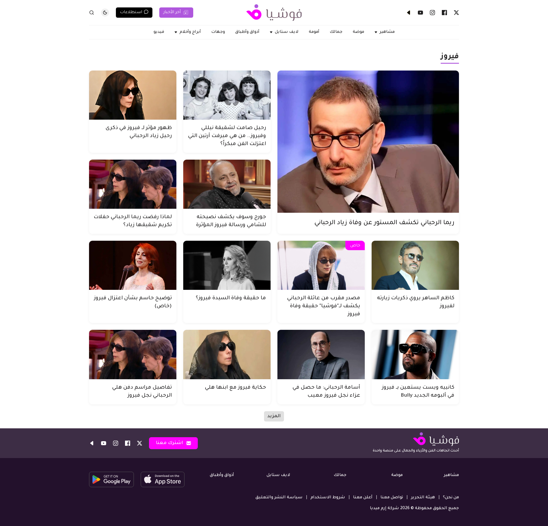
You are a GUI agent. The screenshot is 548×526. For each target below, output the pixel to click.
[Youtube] (420, 12)
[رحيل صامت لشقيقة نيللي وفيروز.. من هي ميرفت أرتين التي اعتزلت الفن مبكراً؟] (227, 95)
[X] (456, 12)
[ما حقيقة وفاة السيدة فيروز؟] (227, 265)
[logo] (274, 12)
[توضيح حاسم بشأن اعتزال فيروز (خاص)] (132, 265)
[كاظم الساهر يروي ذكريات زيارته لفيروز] (415, 265)
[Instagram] (432, 12)
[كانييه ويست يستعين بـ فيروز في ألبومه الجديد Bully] (415, 354)
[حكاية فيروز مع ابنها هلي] (227, 354)
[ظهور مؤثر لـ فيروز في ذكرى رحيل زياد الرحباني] (132, 95)
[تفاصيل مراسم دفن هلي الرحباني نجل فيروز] (132, 354)
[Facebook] (444, 12)
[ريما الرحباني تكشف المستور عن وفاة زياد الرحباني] (368, 142)
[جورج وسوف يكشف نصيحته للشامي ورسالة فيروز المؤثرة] (227, 184)
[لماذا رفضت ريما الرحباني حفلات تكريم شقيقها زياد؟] (132, 184)
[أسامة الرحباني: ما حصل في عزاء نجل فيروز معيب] (321, 354)
